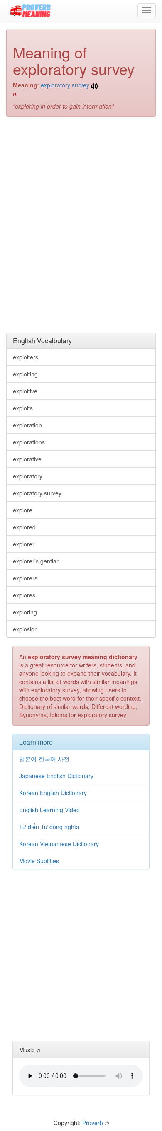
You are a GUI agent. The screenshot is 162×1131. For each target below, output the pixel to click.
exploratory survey (65, 85)
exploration (27, 425)
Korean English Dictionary (53, 793)
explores (24, 595)
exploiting (25, 374)
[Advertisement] (81, 177)
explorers (25, 578)
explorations (29, 442)
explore (22, 510)
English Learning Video (49, 810)
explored (24, 527)
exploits (23, 408)
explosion (25, 629)
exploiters (25, 357)
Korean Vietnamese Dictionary (59, 844)
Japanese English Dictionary (56, 776)
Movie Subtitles (39, 861)
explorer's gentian (36, 561)
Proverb (92, 1123)
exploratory (27, 476)
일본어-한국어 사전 (44, 759)
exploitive (25, 391)
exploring (25, 612)
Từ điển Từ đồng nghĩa (49, 827)
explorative (27, 459)
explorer (23, 544)
